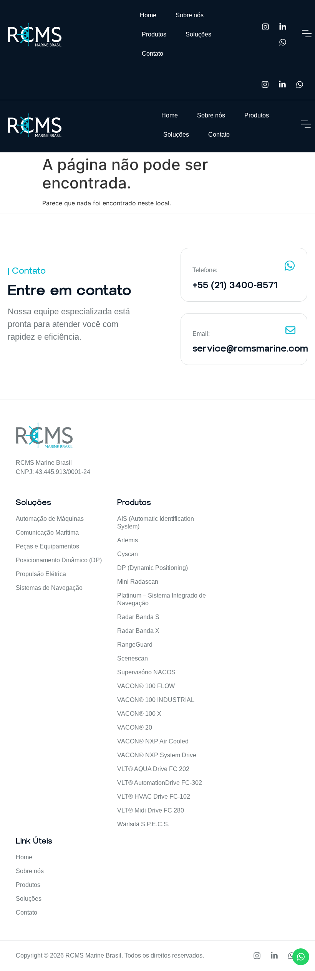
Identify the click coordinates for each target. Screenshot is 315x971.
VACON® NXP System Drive (156, 755)
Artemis (127, 540)
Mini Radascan (137, 581)
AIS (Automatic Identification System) (155, 522)
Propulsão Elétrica (41, 574)
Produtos (154, 34)
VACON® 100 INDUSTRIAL (155, 700)
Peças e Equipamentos (47, 546)
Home (148, 15)
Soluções (198, 34)
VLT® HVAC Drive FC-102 (153, 796)
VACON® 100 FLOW (146, 686)
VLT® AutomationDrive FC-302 (159, 782)
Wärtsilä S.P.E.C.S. (143, 824)
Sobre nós (190, 15)
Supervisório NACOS (146, 672)
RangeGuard (135, 644)
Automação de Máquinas (50, 518)
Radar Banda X (138, 631)
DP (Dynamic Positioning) (152, 568)
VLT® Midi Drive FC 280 (150, 810)
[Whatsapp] (282, 42)
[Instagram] (265, 27)
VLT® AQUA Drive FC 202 (153, 769)
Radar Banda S (138, 617)
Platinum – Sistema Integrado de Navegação (161, 599)
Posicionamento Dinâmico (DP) (59, 560)
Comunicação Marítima (47, 532)
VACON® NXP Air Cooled (153, 741)
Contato (152, 53)
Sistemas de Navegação (49, 588)
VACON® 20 (134, 727)
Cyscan (127, 554)
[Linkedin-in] (282, 27)
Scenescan (132, 658)
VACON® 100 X (139, 713)
